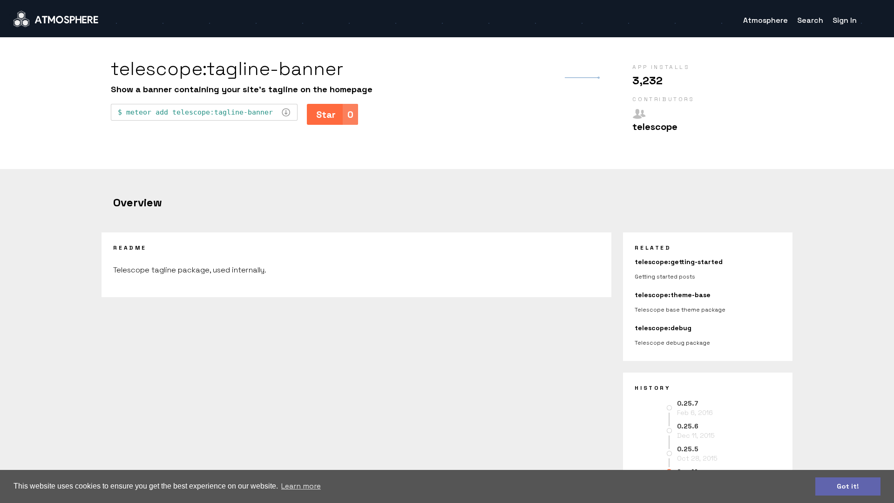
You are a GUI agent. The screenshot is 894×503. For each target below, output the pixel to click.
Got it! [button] (848, 486)
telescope (654, 127)
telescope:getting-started (679, 262)
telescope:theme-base (673, 295)
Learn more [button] (301, 486)
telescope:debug (663, 328)
